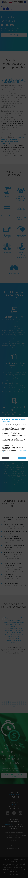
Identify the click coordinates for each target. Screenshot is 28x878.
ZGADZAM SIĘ (22, 458)
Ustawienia (5, 458)
